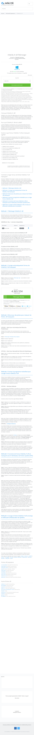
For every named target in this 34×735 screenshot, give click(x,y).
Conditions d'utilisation (11, 724)
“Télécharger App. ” (17, 277)
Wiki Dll (2, 676)
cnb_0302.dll (3, 596)
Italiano (2, 557)
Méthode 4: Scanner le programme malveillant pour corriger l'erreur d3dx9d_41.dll (17, 198)
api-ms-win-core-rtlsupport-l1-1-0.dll (7, 589)
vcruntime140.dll (4, 564)
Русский (11, 557)
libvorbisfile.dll (3, 585)
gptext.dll (2, 595)
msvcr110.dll (3, 574)
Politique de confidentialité (7, 90)
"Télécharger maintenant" (9, 93)
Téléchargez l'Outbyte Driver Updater (12, 336)
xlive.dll (2, 569)
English (22, 556)
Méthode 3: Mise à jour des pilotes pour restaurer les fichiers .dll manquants (17, 194)
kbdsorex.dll (3, 592)
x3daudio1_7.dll (4, 575)
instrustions (20, 88)
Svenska (2, 558)
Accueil (4, 724)
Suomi (11, 558)
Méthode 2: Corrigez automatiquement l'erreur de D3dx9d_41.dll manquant (14, 191)
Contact (29, 724)
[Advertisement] (17, 35)
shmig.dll (2, 590)
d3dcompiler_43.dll (4, 567)
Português (7, 557)
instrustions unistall (24, 91)
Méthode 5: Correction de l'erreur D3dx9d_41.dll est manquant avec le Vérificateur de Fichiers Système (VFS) (16, 201)
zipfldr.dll (2, 588)
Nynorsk (29, 557)
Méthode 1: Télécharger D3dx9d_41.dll (11, 188)
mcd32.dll (3, 593)
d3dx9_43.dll (3, 570)
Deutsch (26, 556)
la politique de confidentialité (17, 92)
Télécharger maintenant (17, 85)
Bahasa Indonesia (17, 557)
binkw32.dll (3, 571)
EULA (31, 88)
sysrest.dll (3, 586)
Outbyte (12, 88)
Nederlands (24, 557)
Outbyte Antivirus (11, 423)
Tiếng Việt (7, 558)
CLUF (6, 92)
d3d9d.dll (3, 584)
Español (30, 556)
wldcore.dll (3, 577)
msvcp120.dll (3, 573)
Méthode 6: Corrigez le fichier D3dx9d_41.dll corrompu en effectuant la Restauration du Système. (16, 205)
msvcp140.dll (3, 566)
